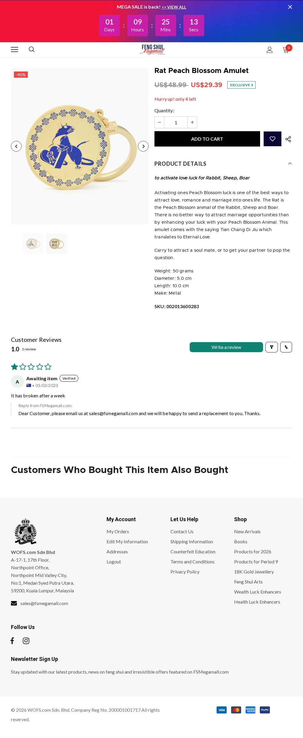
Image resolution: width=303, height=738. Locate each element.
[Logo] (152, 49)
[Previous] (16, 146)
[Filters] (271, 347)
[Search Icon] (37, 50)
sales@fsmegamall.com (113, 413)
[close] (290, 7)
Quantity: (164, 110)
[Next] (143, 146)
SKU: (176, 306)
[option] (80, 146)
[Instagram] (26, 640)
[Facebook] (12, 640)
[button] (272, 138)
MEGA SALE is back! (139, 6)
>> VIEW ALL (174, 6)
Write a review (226, 347)
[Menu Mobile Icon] (14, 49)
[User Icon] (270, 50)
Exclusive (240, 85)
